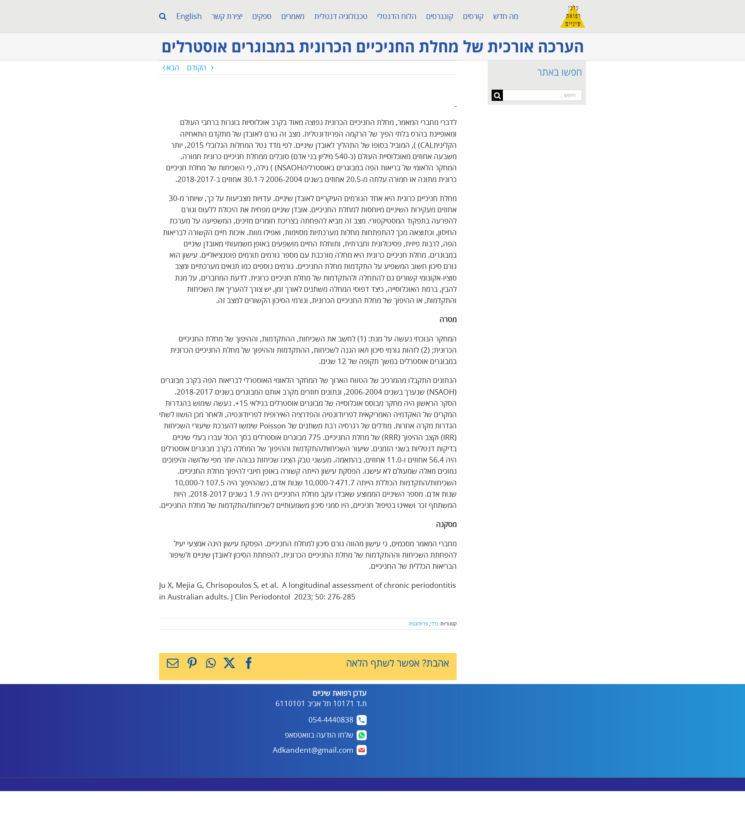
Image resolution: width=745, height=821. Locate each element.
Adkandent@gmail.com (313, 750)
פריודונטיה (418, 623)
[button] (162, 16)
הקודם (196, 67)
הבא (172, 67)
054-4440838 (330, 720)
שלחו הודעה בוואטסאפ (319, 735)
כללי (434, 623)
